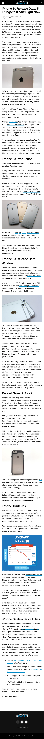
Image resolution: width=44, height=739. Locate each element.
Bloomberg (9, 482)
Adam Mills (8, 18)
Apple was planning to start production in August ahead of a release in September (20, 288)
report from (11, 418)
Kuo (40, 480)
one (16, 233)
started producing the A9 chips (17, 186)
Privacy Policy (22, 728)
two (20, 233)
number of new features (15, 124)
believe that (13, 122)
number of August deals (30, 629)
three (24, 233)
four (28, 233)
